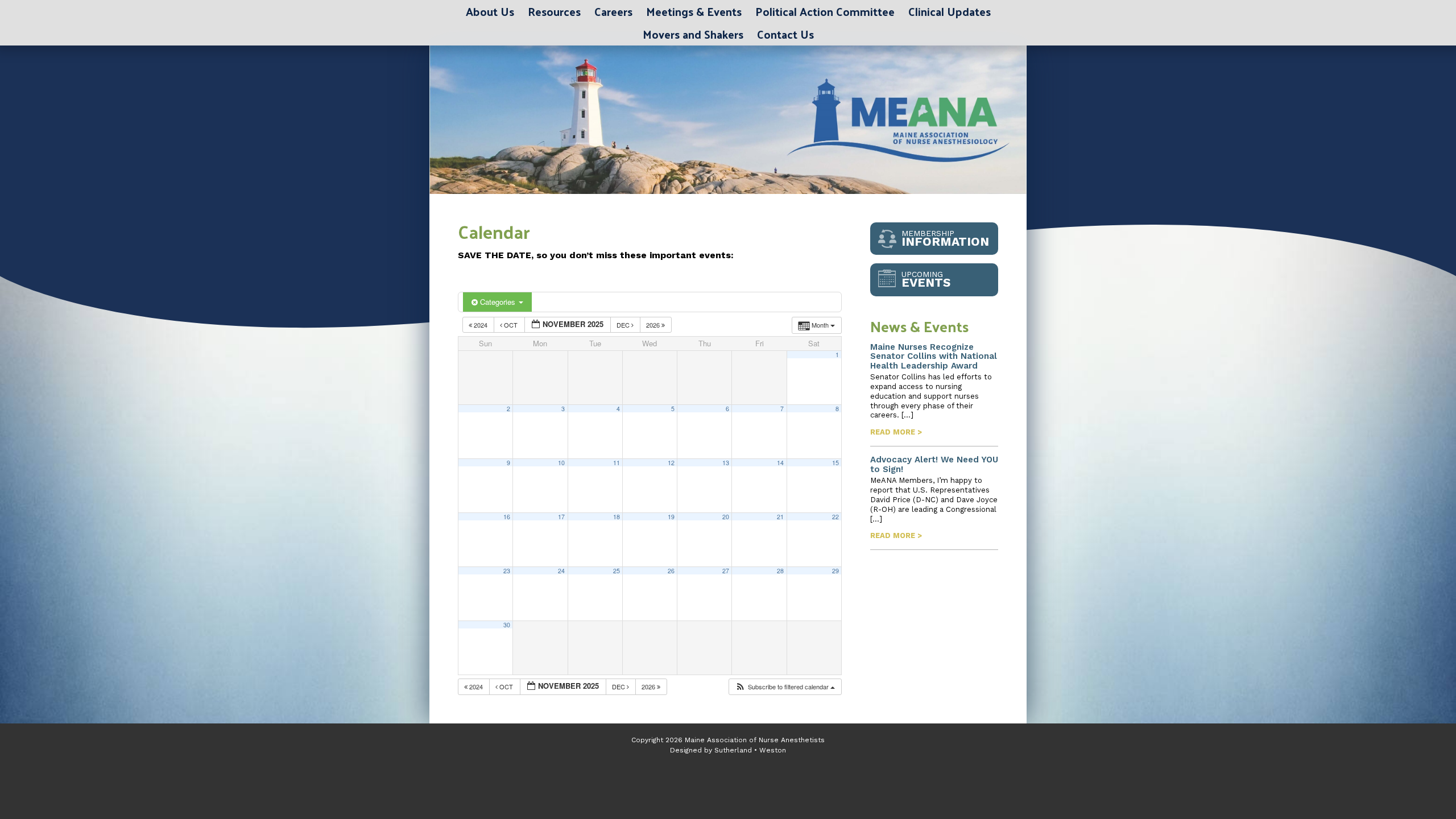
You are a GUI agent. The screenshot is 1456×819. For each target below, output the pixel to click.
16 (506, 516)
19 (671, 516)
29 (835, 570)
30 (506, 625)
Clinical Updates (949, 11)
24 (561, 570)
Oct (510, 324)
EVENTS (925, 279)
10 (561, 462)
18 (616, 516)
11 (616, 462)
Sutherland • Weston (750, 750)
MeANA (572, 120)
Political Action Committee (825, 11)
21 (780, 516)
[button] (785, 686)
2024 (480, 324)
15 (835, 462)
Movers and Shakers (693, 34)
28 (780, 570)
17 (561, 516)
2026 (653, 324)
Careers (613, 11)
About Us (490, 11)
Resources (554, 11)
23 (506, 570)
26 (671, 570)
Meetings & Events (694, 11)
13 (725, 462)
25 (616, 570)
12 (671, 462)
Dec (624, 324)
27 (725, 570)
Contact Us (785, 34)
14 (780, 462)
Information (945, 239)
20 (725, 516)
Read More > (896, 432)
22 (835, 516)
